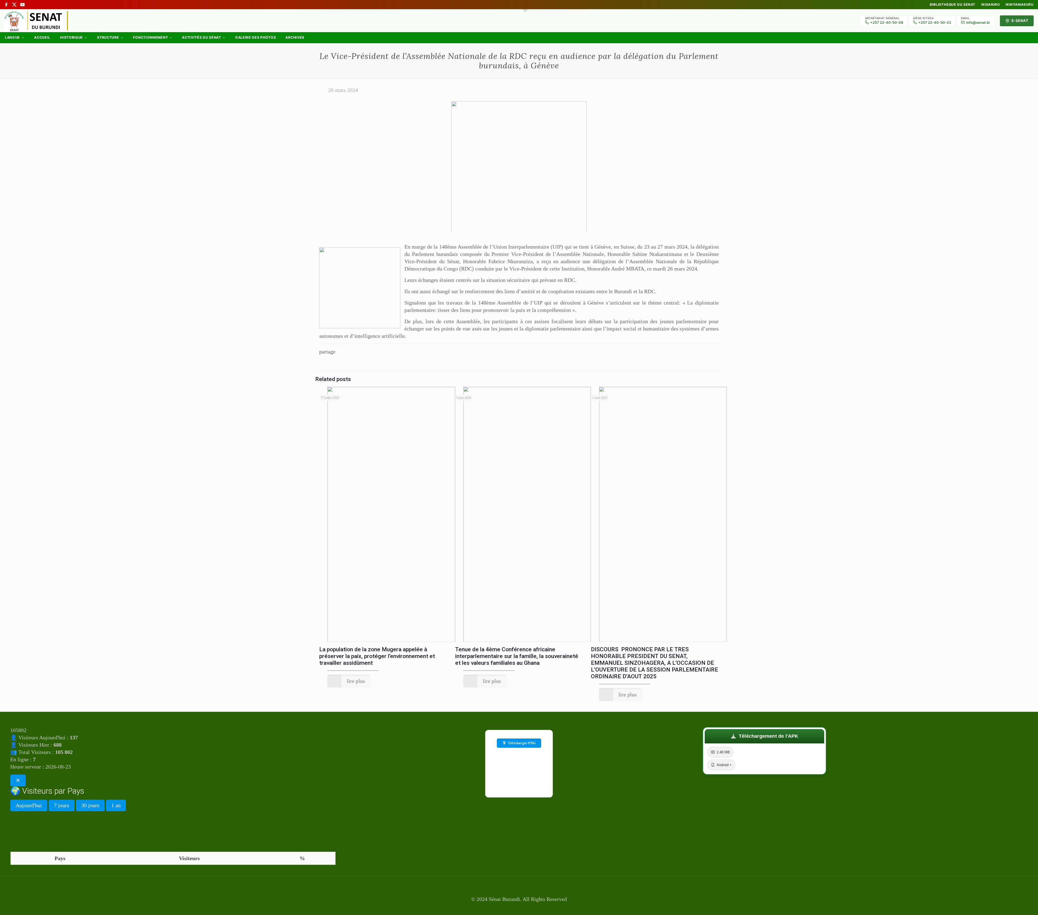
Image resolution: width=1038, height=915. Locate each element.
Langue (12, 37)
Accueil (42, 37)
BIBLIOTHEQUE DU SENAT (952, 4)
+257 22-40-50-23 (934, 22)
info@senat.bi (978, 22)
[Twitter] (519, 907)
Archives (294, 37)
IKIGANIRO (990, 4)
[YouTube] (22, 4)
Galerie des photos (255, 37)
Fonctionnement (150, 37)
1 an (116, 805)
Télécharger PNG (522, 743)
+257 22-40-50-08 (886, 22)
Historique (71, 37)
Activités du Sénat (201, 37)
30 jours (90, 805)
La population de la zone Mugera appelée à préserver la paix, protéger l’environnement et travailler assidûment (377, 656)
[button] (764, 736)
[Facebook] (6, 4)
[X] (14, 4)
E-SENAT (1020, 20)
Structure (108, 37)
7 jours (61, 805)
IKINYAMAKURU (1020, 4)
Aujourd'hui (29, 805)
